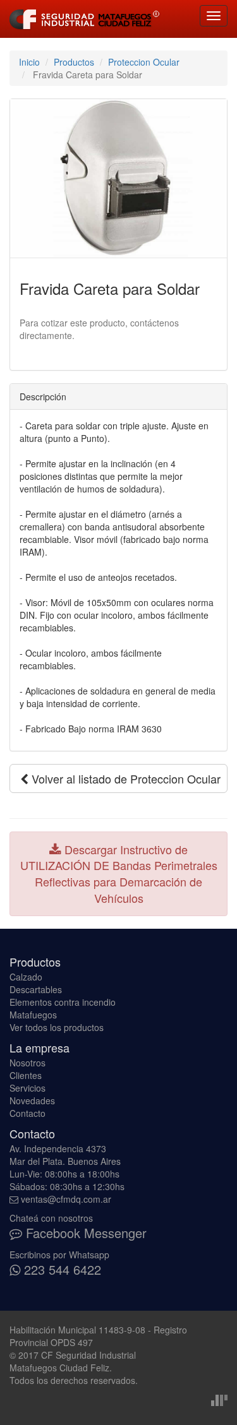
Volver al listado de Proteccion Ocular (124, 778)
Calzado (25, 976)
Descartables (35, 989)
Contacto (27, 1113)
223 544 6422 (60, 1269)
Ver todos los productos (56, 1027)
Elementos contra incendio (62, 1002)
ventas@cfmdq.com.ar (66, 1199)
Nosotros (27, 1062)
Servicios (27, 1088)
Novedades (32, 1100)
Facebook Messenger (84, 1233)
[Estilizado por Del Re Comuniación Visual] (219, 1399)
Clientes (25, 1075)
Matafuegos (33, 1014)
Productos (74, 62)
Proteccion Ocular (143, 62)
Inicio (29, 62)
